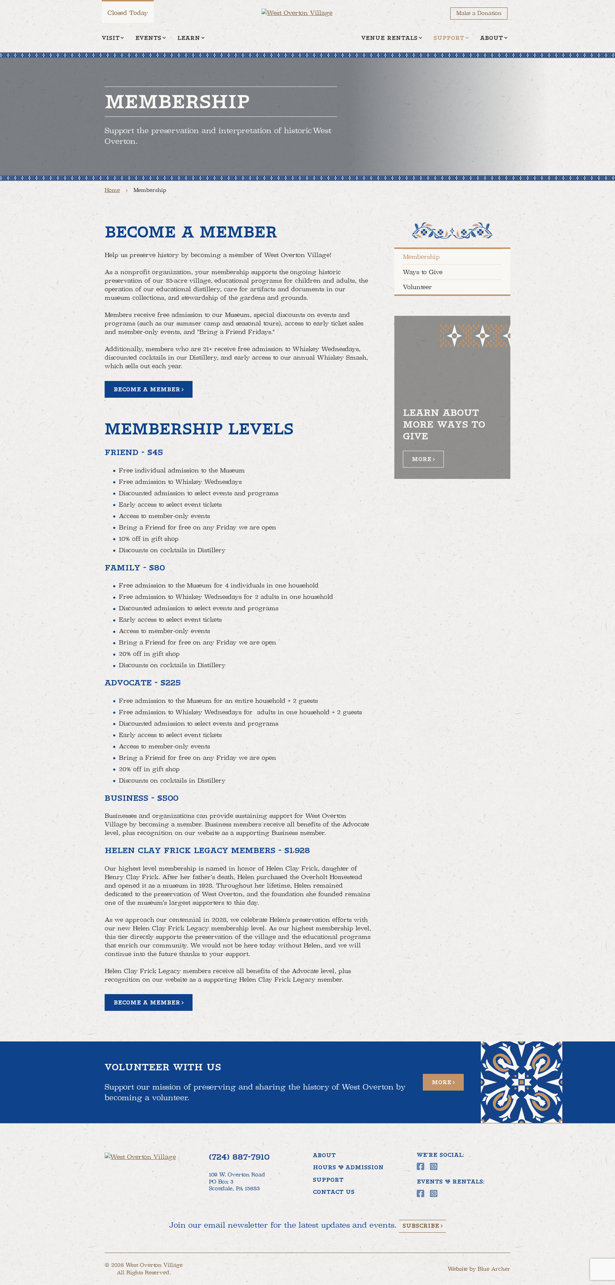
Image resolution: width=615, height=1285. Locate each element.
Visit (111, 38)
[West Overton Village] (304, 13)
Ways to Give (422, 272)
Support (448, 38)
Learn (188, 38)
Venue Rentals (389, 38)
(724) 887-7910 (239, 1157)
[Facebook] (420, 1166)
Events (148, 38)
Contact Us (333, 1192)
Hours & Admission (348, 1167)
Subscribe (421, 1226)
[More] (452, 397)
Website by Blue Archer (479, 1269)
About (491, 38)
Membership (421, 256)
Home (112, 190)
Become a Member (147, 389)
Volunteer (417, 287)
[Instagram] (433, 1166)
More (421, 459)
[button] (122, 38)
